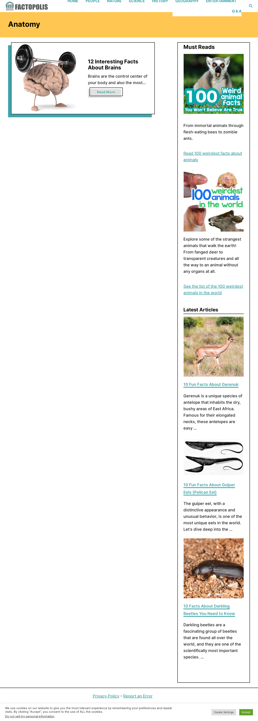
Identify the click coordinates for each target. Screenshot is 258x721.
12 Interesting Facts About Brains (113, 64)
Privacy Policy (106, 696)
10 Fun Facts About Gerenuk (210, 384)
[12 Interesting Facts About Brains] (47, 78)
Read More (110, 93)
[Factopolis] (34, 6)
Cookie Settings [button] (224, 712)
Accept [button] (246, 712)
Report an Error (138, 696)
